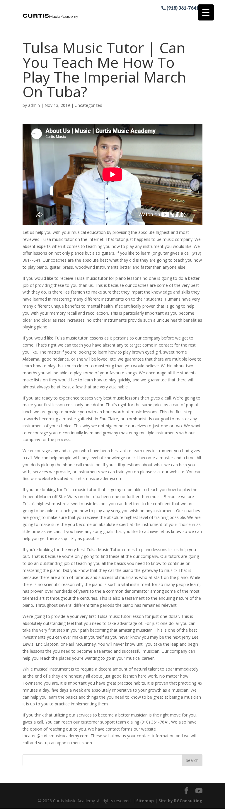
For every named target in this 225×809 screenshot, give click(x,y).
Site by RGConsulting (180, 800)
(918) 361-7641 (182, 7)
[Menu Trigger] (206, 12)
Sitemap (145, 800)
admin (34, 105)
